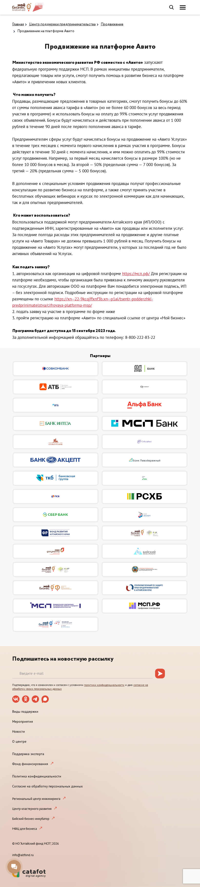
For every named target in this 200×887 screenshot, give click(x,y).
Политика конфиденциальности (36, 776)
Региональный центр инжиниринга (36, 799)
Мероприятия (22, 721)
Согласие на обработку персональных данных (47, 786)
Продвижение (112, 24)
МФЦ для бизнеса (24, 829)
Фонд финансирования (30, 764)
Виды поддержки (25, 711)
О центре (19, 741)
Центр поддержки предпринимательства (62, 24)
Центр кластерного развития (31, 809)
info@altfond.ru (23, 855)
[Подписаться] (160, 673)
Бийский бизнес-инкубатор (30, 819)
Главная (18, 24)
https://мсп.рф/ (136, 273)
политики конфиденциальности (104, 685)
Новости (18, 731)
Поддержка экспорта (28, 754)
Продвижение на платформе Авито (45, 31)
